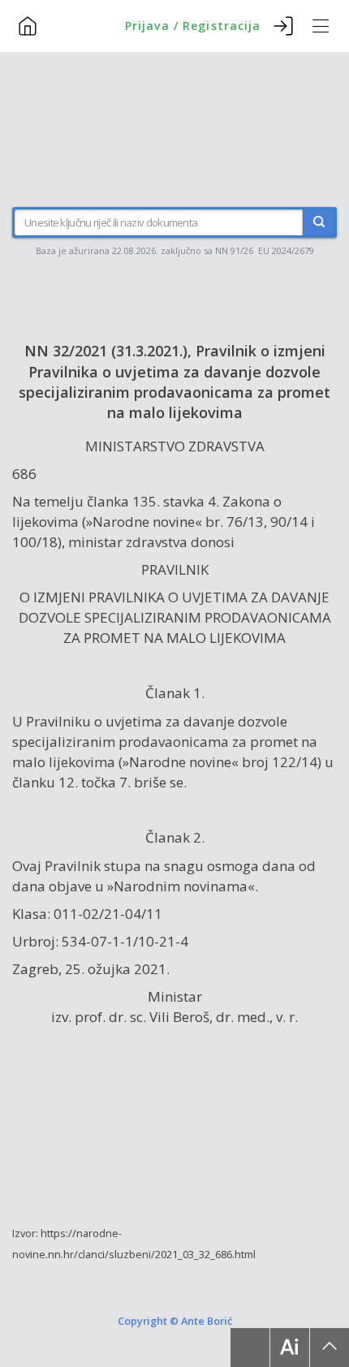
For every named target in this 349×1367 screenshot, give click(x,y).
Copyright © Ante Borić (175, 1320)
